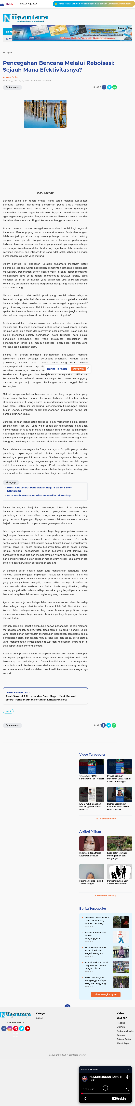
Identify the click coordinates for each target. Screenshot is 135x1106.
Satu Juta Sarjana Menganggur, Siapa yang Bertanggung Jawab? (95, 980)
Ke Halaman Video (104, 818)
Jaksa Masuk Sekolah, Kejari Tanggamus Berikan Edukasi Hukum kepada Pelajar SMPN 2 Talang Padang (95, 3)
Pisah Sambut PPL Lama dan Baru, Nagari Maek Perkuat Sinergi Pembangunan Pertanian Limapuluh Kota (41, 698)
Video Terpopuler (92, 754)
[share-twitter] (109, 87)
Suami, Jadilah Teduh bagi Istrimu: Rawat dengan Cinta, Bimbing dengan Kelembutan (96, 965)
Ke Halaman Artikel (105, 895)
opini (8, 711)
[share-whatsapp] (114, 87)
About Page (16, 1035)
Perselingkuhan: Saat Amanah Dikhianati (117, 882)
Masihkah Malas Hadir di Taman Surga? (91, 882)
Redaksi (121, 1023)
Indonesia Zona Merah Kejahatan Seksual (90, 854)
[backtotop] (67, 1007)
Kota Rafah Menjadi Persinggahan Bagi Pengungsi (117, 856)
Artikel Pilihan (90, 831)
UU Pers (121, 1027)
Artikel (39, 1018)
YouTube (30, 1032)
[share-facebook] (104, 87)
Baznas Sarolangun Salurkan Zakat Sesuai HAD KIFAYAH (118, 807)
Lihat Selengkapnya (105, 994)
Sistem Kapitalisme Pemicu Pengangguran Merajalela (95, 935)
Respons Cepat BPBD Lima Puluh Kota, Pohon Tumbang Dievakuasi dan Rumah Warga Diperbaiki (97, 920)
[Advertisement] (67, 1082)
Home (9, 3)
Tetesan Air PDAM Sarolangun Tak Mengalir (91, 777)
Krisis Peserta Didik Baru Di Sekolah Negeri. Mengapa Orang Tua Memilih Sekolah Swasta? (95, 950)
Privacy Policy (124, 1039)
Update (79, 369)
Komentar (14, 725)
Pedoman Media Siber (126, 1031)
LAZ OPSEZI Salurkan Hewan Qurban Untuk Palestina (90, 807)
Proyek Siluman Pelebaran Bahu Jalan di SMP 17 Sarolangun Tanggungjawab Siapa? (119, 779)
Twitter (23, 1032)
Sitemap (121, 1035)
